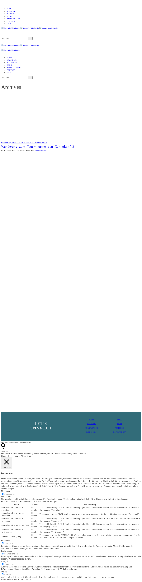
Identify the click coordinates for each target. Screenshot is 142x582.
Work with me (13, 19)
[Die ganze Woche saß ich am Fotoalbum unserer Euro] (83, 198)
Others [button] (4, 572)
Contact (11, 21)
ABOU (89, 424)
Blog (9, 16)
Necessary (9, 494)
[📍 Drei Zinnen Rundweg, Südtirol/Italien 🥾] (130, 281)
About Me (11, 11)
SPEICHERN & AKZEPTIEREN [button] (16, 579)
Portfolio (11, 14)
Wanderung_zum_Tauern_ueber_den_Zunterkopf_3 (24, 142)
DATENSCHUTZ (119, 432)
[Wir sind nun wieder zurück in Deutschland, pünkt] (106, 243)
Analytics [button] (5, 561)
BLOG (119, 420)
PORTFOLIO (119, 428)
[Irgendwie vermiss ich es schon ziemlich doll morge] (59, 200)
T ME (94, 424)
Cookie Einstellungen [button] (10, 456)
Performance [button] (6, 551)
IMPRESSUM (91, 432)
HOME (91, 420)
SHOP (119, 424)
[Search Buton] (30, 77)
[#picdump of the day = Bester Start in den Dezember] (36, 175)
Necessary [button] (5, 491)
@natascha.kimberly (40, 150)
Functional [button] (5, 540)
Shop (9, 24)
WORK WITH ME (91, 428)
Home (9, 9)
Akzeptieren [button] (26, 456)
